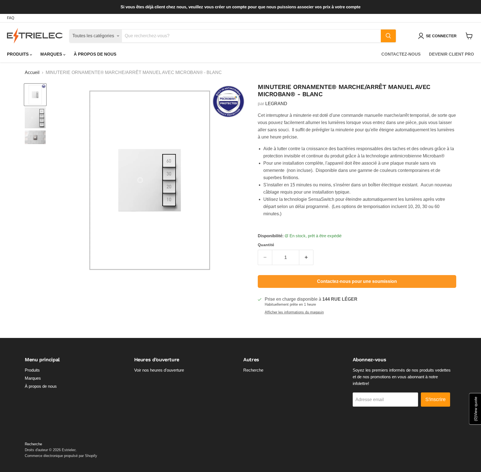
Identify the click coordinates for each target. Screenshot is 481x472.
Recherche (253, 370)
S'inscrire (435, 399)
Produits (18, 54)
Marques (51, 54)
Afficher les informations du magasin (294, 312)
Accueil (32, 72)
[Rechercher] (388, 35)
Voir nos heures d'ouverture (159, 370)
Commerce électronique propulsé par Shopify (61, 456)
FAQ (10, 18)
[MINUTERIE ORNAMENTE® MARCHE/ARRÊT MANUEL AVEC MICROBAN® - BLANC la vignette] (35, 95)
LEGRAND (276, 103)
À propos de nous (95, 54)
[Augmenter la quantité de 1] (306, 257)
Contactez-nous (401, 54)
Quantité (266, 245)
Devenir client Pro (451, 54)
